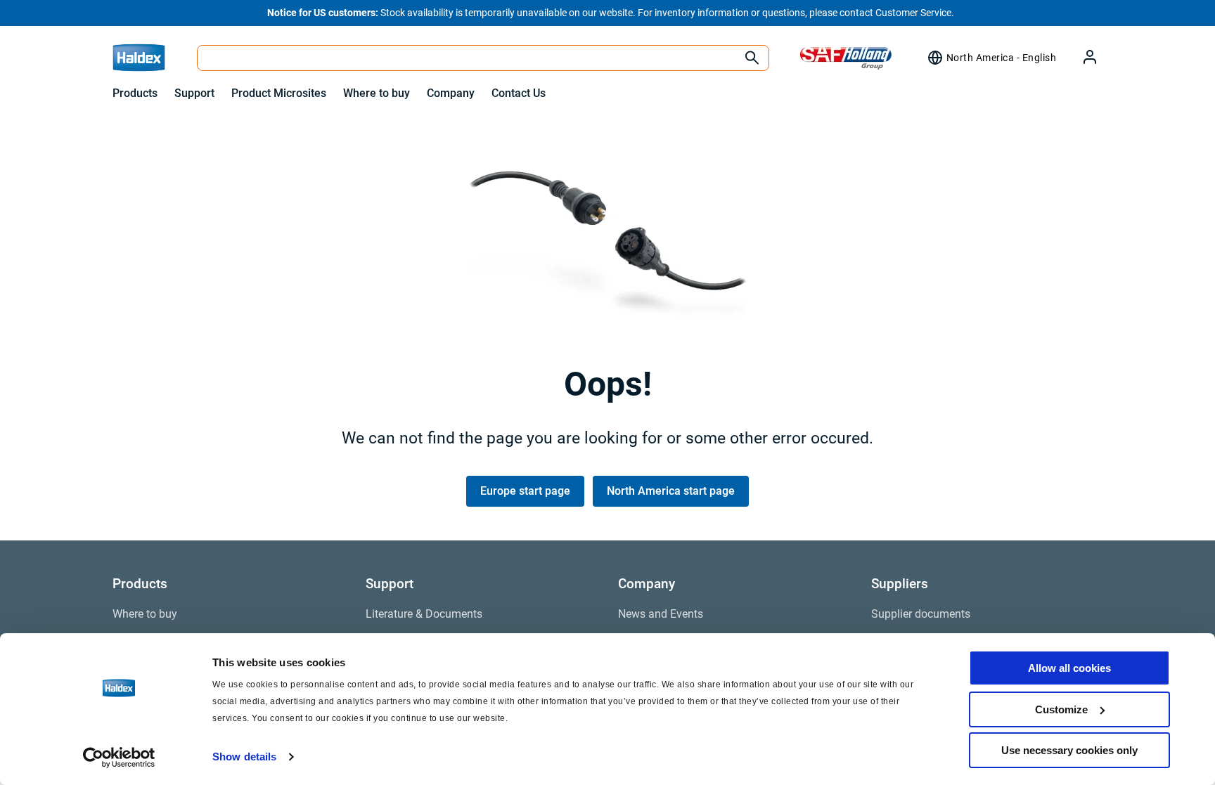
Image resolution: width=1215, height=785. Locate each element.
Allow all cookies (1069, 668)
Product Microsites (278, 93)
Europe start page (525, 491)
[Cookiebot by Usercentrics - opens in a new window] (119, 757)
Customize (1061, 709)
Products (135, 93)
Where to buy (376, 93)
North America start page (671, 491)
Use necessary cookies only (1069, 750)
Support (194, 93)
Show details (244, 757)
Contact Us (518, 93)
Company (451, 93)
